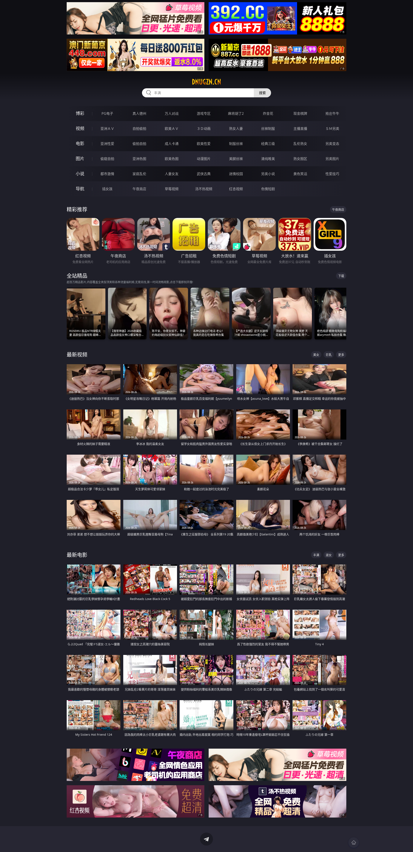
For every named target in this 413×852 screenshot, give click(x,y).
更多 (341, 355)
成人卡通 (172, 143)
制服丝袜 (236, 143)
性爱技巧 (332, 173)
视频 (80, 128)
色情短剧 (268, 189)
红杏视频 (236, 189)
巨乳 (329, 355)
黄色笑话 (300, 173)
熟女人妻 (236, 128)
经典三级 (268, 143)
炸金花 (268, 113)
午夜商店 (139, 189)
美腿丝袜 (236, 158)
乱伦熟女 (300, 143)
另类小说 (268, 173)
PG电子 (107, 113)
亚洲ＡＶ (107, 128)
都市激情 (107, 173)
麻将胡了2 (236, 113)
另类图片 (332, 158)
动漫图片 (204, 158)
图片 (80, 159)
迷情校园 (236, 173)
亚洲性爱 (107, 143)
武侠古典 (204, 173)
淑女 (329, 555)
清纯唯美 (268, 158)
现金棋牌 (300, 113)
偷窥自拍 (107, 158)
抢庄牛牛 (332, 113)
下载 (341, 276)
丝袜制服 (268, 128)
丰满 (316, 555)
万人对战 (172, 113)
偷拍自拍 (139, 143)
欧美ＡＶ (172, 128)
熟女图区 (300, 158)
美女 (316, 355)
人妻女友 (172, 173)
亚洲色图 (139, 158)
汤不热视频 (203, 189)
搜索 (262, 92)
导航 (80, 189)
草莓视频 (172, 189)
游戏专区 (204, 113)
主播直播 (300, 128)
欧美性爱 (204, 143)
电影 (80, 143)
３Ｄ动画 (204, 128)
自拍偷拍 (139, 128)
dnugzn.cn (206, 82)
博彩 (80, 113)
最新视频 (77, 354)
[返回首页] (353, 842)
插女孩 (107, 189)
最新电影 (77, 554)
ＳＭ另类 (332, 128)
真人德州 (139, 113)
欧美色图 (172, 158)
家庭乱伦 (139, 173)
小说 (80, 174)
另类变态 (332, 143)
